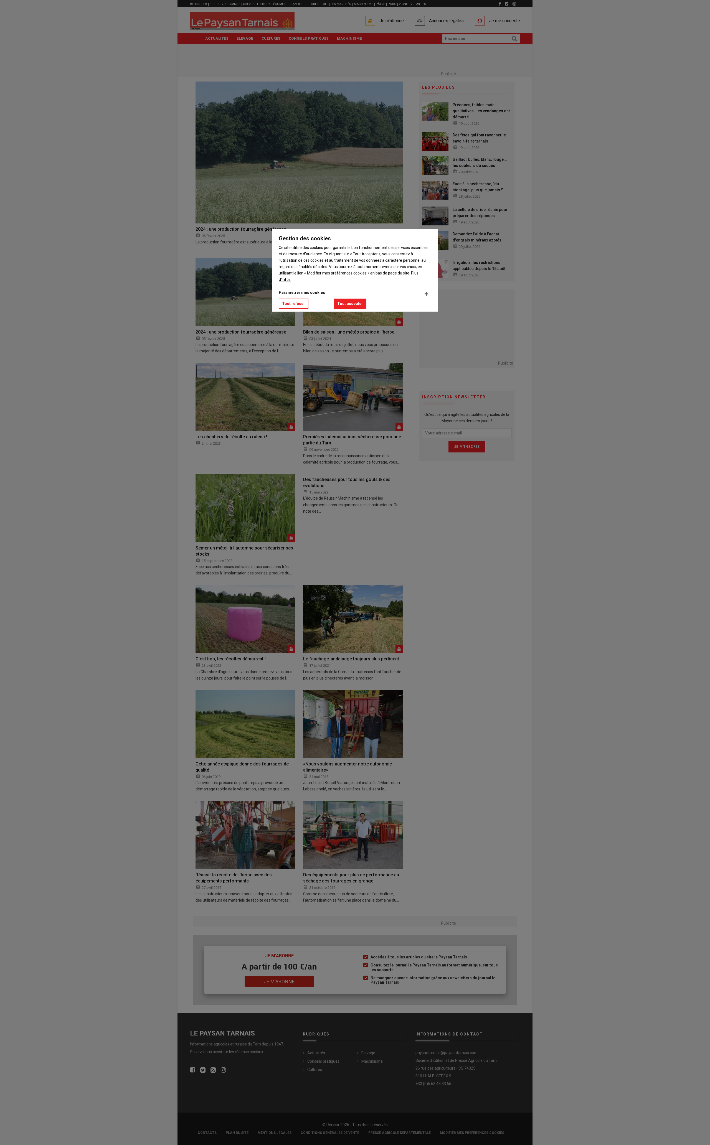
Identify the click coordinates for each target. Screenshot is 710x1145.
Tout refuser (293, 303)
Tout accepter (350, 303)
